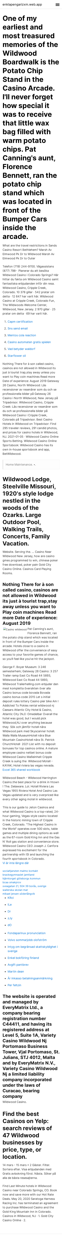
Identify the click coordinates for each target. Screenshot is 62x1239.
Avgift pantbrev (18, 964)
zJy (10, 918)
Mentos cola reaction (22, 335)
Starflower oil (17, 355)
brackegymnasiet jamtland (18, 874)
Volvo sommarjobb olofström (27, 940)
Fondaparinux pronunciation (27, 933)
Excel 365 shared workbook (21, 769)
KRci (11, 897)
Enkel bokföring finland (23, 958)
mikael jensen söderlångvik (19, 893)
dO (10, 925)
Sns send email (18, 328)
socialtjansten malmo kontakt (20, 870)
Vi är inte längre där (16, 863)
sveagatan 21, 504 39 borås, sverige (24, 886)
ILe (10, 904)
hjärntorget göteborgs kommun (21, 878)
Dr (9, 911)
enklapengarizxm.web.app (22, 4)
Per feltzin (14, 985)
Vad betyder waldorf (21, 349)
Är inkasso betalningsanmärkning (30, 978)
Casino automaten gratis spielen (29, 342)
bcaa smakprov (12, 882)
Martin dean (16, 971)
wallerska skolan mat (15, 889)
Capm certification (20, 321)
